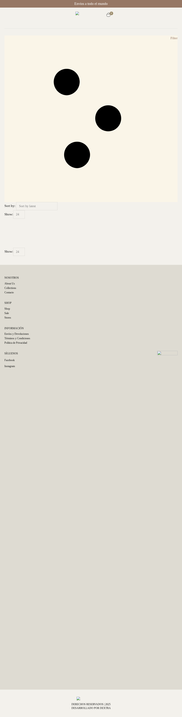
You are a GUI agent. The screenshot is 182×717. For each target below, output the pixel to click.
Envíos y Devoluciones (16, 333)
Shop (7, 308)
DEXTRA (105, 708)
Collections (10, 288)
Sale (6, 313)
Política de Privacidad (15, 342)
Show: (8, 214)
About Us (9, 283)
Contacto (9, 292)
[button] (71, 15)
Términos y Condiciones (17, 338)
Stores (7, 317)
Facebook (9, 360)
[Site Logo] (91, 15)
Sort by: (9, 206)
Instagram (9, 366)
